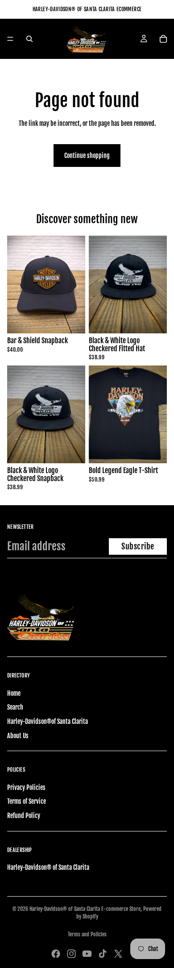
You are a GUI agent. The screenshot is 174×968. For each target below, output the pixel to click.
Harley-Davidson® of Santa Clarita (48, 867)
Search (15, 707)
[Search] (29, 39)
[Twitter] (118, 953)
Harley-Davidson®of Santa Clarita (47, 721)
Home (14, 693)
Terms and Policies (87, 934)
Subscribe (137, 546)
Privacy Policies (26, 787)
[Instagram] (71, 953)
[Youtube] (87, 953)
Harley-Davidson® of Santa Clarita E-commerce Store (85, 909)
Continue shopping (87, 155)
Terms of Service (26, 801)
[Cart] (163, 39)
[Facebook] (55, 953)
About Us (18, 736)
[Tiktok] (102, 953)
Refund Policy (23, 815)
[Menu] (10, 39)
